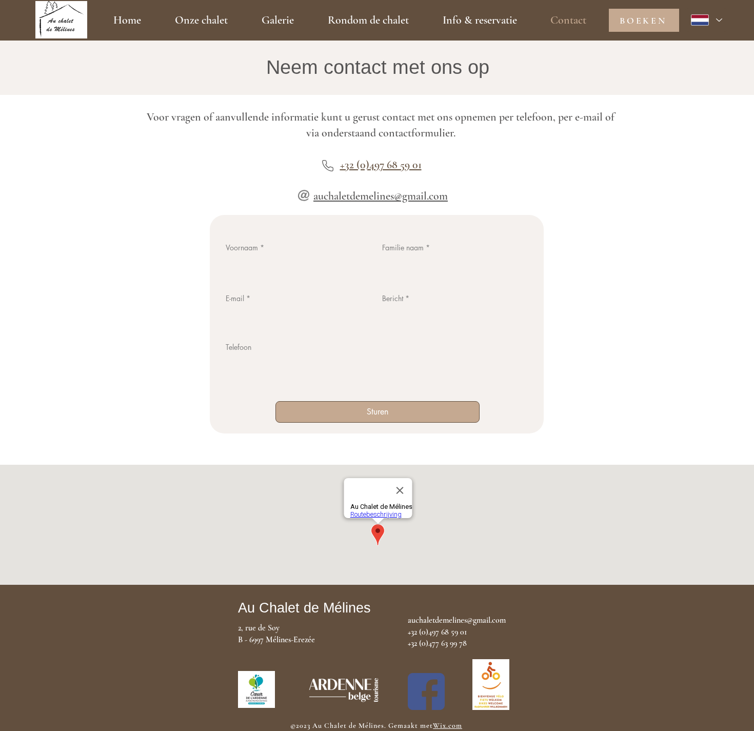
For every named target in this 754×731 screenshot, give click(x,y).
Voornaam (242, 247)
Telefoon (238, 347)
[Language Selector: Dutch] (706, 20)
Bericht (392, 298)
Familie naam (403, 247)
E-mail (235, 298)
